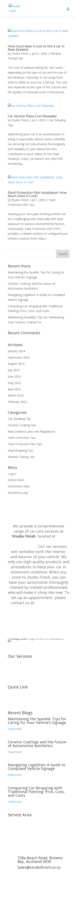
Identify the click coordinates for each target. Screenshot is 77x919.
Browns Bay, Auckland (23, 826)
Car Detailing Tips (19, 419)
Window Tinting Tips (21, 457)
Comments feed (18, 486)
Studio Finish (20, 53)
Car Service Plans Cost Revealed (32, 116)
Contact (13, 698)
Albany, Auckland (19, 821)
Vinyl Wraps (15, 663)
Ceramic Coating (19, 677)
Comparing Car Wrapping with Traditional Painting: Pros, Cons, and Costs (36, 791)
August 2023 (16, 364)
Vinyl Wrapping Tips (20, 450)
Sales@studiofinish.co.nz (39, 867)
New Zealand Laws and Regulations (31, 431)
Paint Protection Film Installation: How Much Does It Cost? (37, 194)
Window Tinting (18, 668)
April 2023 (14, 389)
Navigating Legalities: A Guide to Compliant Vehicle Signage (37, 766)
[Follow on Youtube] (27, 897)
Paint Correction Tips (22, 438)
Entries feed (16, 480)
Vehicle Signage (18, 682)
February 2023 (17, 402)
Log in (12, 474)
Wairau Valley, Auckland (23, 841)
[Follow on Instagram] (19, 897)
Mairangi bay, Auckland (23, 831)
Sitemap (13, 708)
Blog (11, 693)
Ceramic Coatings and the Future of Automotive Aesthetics (37, 743)
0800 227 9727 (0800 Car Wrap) (38, 875)
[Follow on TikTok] (35, 897)
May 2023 (14, 383)
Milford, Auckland (19, 836)
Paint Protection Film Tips (25, 444)
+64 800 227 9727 (50, 602)
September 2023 (19, 357)
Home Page (16, 703)
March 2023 (16, 395)
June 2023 (14, 376)
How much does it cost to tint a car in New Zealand (36, 48)
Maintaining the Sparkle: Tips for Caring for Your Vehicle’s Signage (37, 720)
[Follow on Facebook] (11, 897)
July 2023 (14, 370)
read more (15, 729)
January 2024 (16, 351)
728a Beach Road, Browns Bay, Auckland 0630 (37, 541)
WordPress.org (18, 493)
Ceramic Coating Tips (22, 425)
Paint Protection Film (22, 672)
